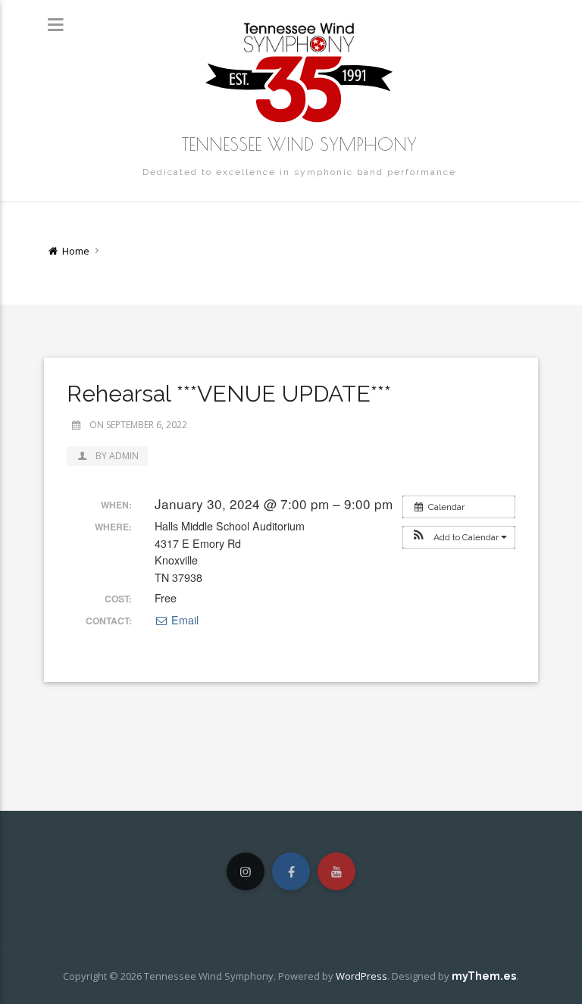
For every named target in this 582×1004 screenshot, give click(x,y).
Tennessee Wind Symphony (299, 144)
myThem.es (484, 976)
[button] (459, 537)
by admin (116, 455)
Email (183, 619)
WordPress (361, 976)
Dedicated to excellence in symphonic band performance (299, 172)
